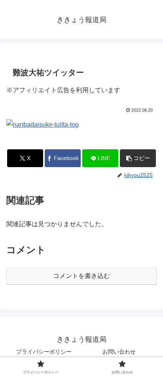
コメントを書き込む (81, 275)
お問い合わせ (119, 351)
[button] (138, 158)
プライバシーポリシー (44, 351)
